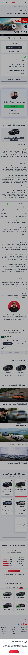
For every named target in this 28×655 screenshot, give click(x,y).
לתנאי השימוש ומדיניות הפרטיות (21, 648)
